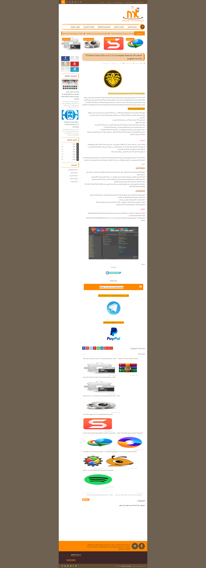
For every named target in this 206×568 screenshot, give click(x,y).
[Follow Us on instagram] (68, 566)
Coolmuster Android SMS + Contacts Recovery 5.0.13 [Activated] (71, 124)
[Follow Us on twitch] (62, 566)
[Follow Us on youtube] (65, 566)
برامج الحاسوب (132, 26)
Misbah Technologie (126, 566)
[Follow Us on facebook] (73, 566)
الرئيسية (121, 63)
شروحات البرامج (119, 26)
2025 (74, 146)
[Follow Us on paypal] (76, 566)
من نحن (102, 2)
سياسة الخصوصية (129, 2)
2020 (74, 159)
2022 (74, 154)
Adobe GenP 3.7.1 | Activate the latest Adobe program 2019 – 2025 (60, 33)
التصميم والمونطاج (72, 170)
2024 (74, 149)
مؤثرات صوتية (75, 26)
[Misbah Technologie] (133, 21)
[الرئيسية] (142, 26)
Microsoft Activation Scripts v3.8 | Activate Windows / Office (99, 33)
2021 (74, 157)
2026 (74, 144)
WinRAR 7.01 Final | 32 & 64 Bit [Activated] (111, 287)
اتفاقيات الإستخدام (118, 2)
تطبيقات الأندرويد (88, 26)
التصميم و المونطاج (104, 26)
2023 (74, 151)
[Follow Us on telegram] (70, 566)
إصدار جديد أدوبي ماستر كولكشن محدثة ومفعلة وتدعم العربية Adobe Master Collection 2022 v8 (70, 95)
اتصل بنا (109, 2)
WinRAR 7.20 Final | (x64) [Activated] (130, 33)
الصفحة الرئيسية (139, 2)
